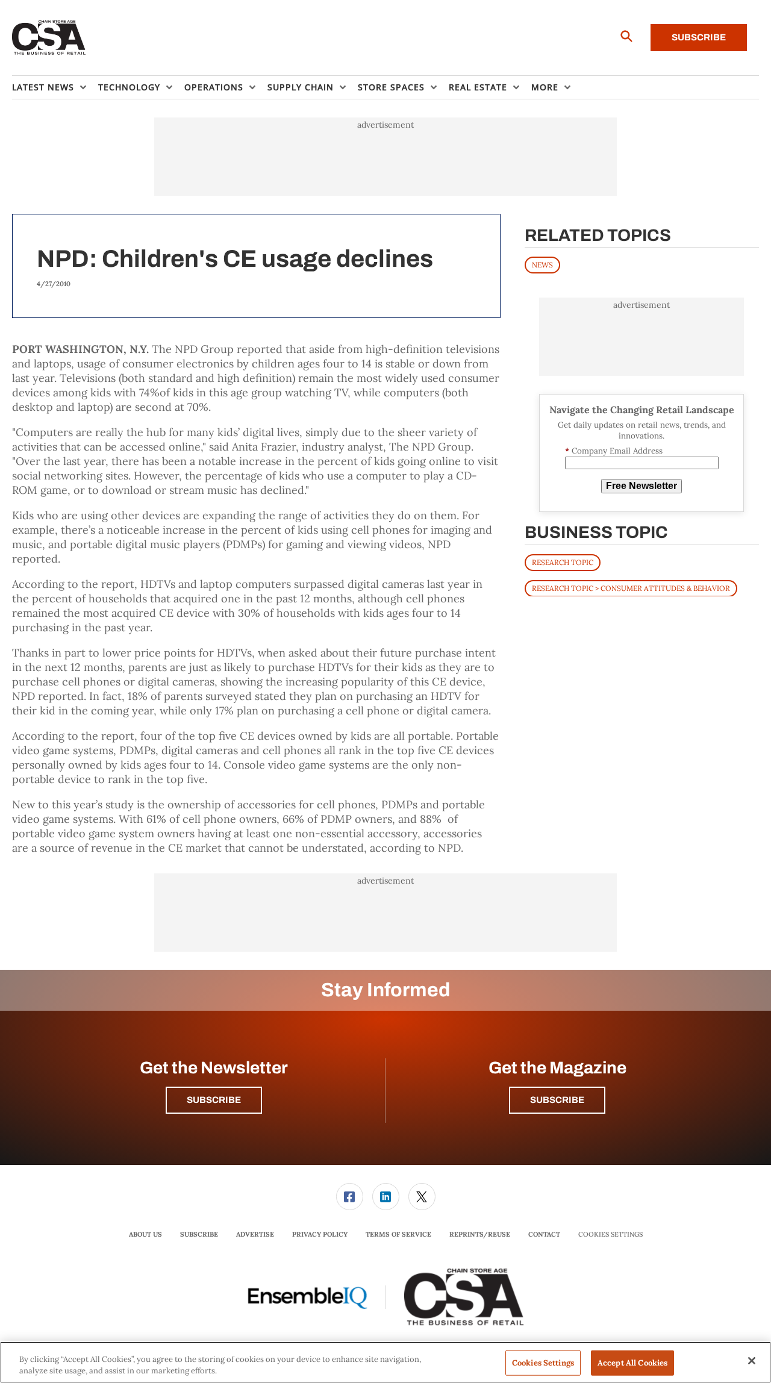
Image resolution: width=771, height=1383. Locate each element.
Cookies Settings (610, 1234)
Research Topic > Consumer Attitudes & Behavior (631, 587)
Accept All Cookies (632, 1363)
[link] (349, 1196)
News (542, 264)
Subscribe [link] (199, 1234)
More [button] (544, 87)
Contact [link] (544, 1234)
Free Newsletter (641, 486)
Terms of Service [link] (398, 1234)
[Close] (751, 1360)
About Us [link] (145, 1234)
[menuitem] (55, 87)
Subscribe (699, 37)
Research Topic (562, 561)
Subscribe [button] (214, 1100)
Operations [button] (213, 87)
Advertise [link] (255, 1234)
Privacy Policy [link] (320, 1234)
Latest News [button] (43, 87)
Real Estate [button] (478, 87)
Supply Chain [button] (300, 87)
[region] (385, 1362)
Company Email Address (614, 451)
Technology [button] (129, 87)
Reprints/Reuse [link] (479, 1234)
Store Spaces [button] (391, 87)
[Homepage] (49, 38)
